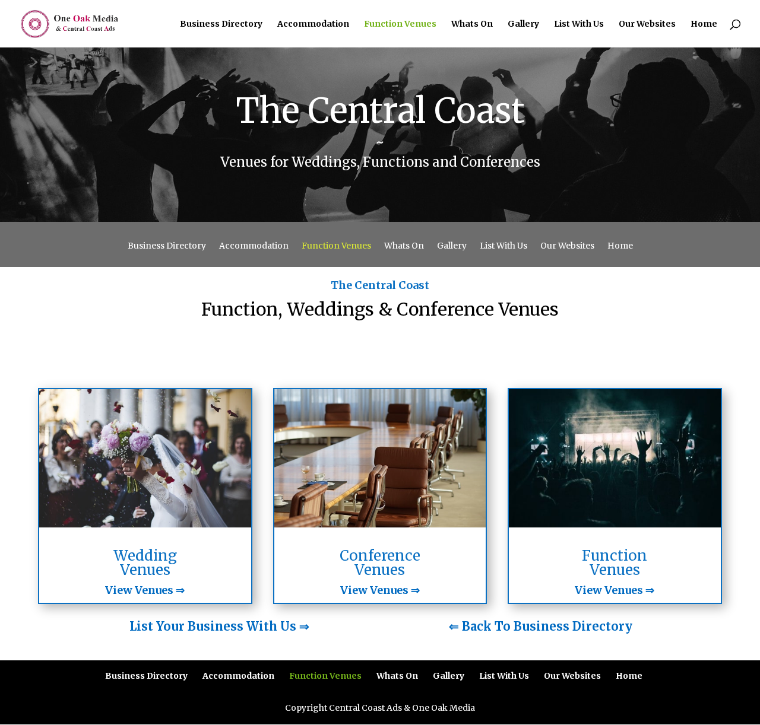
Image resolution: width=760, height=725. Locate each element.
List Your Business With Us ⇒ (219, 626)
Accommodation (313, 24)
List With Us (579, 24)
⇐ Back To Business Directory (540, 626)
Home (704, 24)
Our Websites (647, 24)
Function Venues (400, 24)
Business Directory (221, 24)
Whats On (472, 24)
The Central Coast (380, 285)
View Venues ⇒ (145, 590)
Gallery (523, 24)
